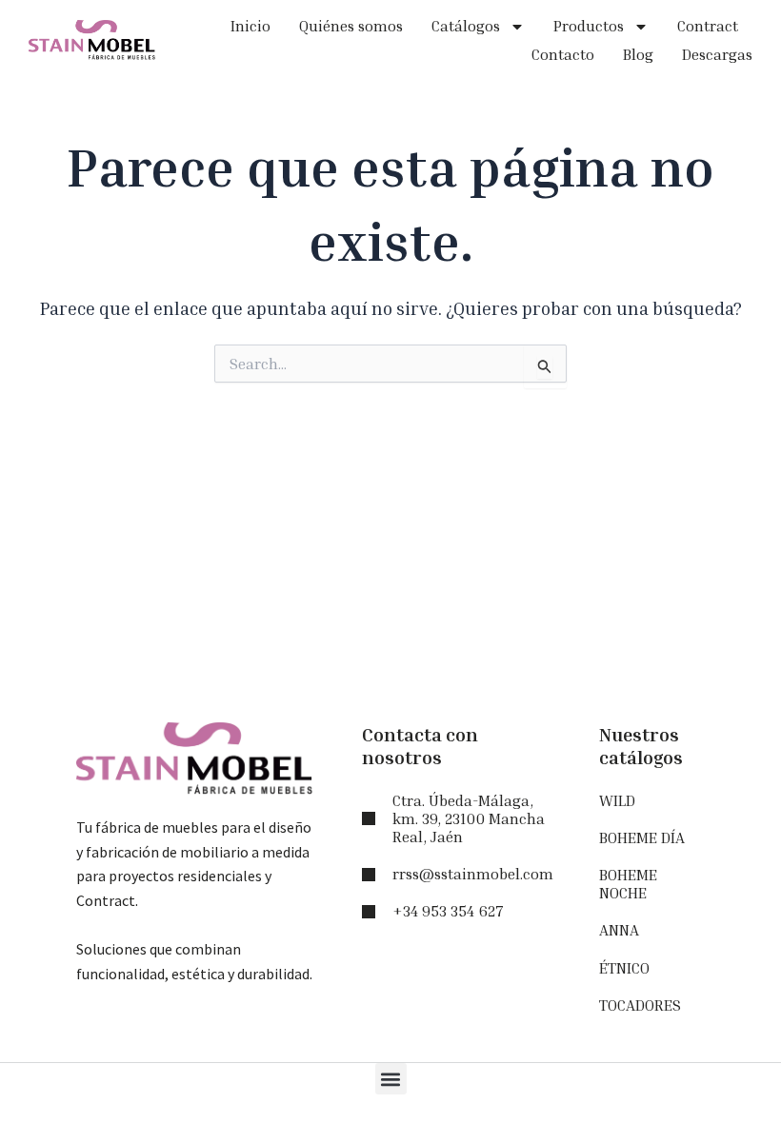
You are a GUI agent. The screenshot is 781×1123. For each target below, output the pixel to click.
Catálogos (465, 25)
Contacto (562, 54)
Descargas (717, 54)
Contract (707, 25)
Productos (588, 25)
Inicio (250, 25)
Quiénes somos (351, 25)
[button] (391, 1078)
